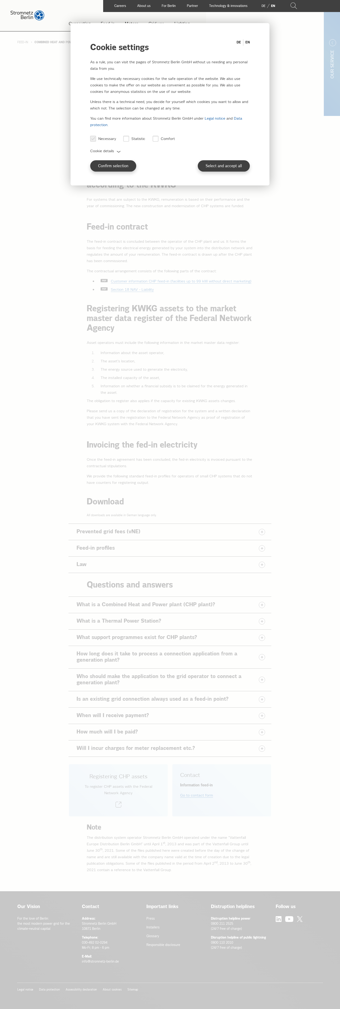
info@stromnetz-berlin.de (100, 962)
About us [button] (144, 6)
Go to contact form (196, 795)
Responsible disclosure (163, 945)
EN (247, 42)
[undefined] (118, 790)
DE (239, 42)
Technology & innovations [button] (228, 6)
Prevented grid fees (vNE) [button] (108, 531)
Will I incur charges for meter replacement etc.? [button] (136, 748)
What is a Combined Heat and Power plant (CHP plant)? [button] (146, 604)
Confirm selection (113, 166)
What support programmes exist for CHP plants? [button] (137, 637)
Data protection (49, 989)
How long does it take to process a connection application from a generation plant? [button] (157, 657)
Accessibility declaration (81, 989)
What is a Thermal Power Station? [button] (119, 621)
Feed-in (22, 42)
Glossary (152, 936)
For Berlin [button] (169, 6)
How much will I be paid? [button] (107, 732)
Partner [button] (192, 6)
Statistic (138, 139)
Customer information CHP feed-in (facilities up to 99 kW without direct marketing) (181, 281)
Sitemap (132, 989)
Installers (153, 927)
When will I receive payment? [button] (113, 715)
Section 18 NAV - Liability (132, 290)
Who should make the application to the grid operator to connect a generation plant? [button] (159, 679)
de (264, 6)
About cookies (112, 989)
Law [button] (82, 564)
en (273, 6)
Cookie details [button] (102, 151)
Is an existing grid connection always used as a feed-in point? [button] (153, 699)
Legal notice (25, 989)
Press (150, 919)
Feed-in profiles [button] (96, 548)
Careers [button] (120, 6)
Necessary (107, 139)
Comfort (168, 139)
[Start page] (27, 19)
